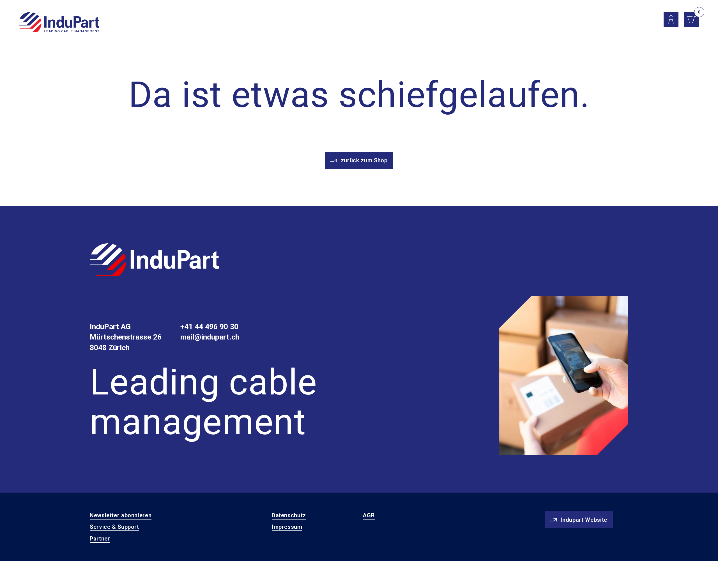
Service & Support (114, 526)
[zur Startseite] (154, 260)
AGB (369, 515)
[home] (59, 22)
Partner (100, 538)
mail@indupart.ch (209, 337)
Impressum (287, 526)
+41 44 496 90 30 (209, 326)
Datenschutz (289, 515)
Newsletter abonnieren (120, 515)
